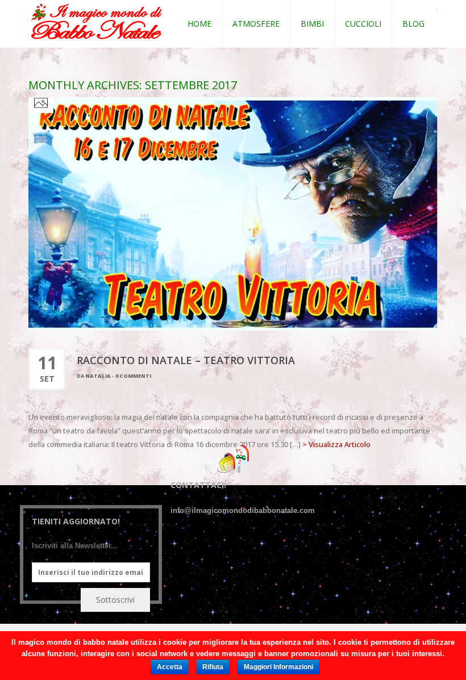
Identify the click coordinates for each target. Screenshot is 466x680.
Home (199, 23)
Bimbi (312, 23)
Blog (413, 23)
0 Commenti (133, 375)
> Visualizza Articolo (336, 444)
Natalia (98, 375)
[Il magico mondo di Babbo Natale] (96, 22)
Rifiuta (212, 667)
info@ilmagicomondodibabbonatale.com (242, 510)
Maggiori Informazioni (278, 667)
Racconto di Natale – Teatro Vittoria (186, 360)
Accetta (169, 667)
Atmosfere (256, 23)
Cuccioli (363, 23)
